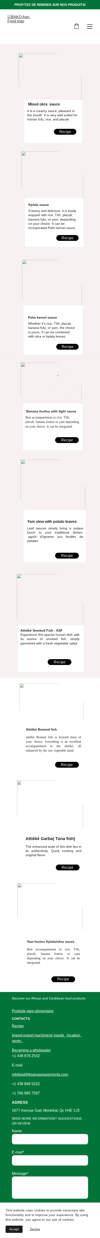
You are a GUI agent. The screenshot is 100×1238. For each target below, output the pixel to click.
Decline (35, 1229)
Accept (14, 1229)
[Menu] (90, 27)
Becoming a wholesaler (31, 1050)
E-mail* (18, 1152)
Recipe (67, 347)
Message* (20, 1173)
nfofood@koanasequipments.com (40, 1074)
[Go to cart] (76, 26)
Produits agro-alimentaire (32, 1011)
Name (17, 1131)
